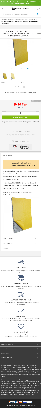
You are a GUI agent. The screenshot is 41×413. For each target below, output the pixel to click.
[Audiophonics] (20, 8)
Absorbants (31, 19)
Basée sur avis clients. (27, 83)
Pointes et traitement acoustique (17, 19)
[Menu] (2, 9)
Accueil (3, 19)
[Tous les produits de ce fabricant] (39, 34)
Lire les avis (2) (20, 87)
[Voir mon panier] (39, 9)
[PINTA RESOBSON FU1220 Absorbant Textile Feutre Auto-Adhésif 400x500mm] (5, 76)
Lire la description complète (21, 69)
